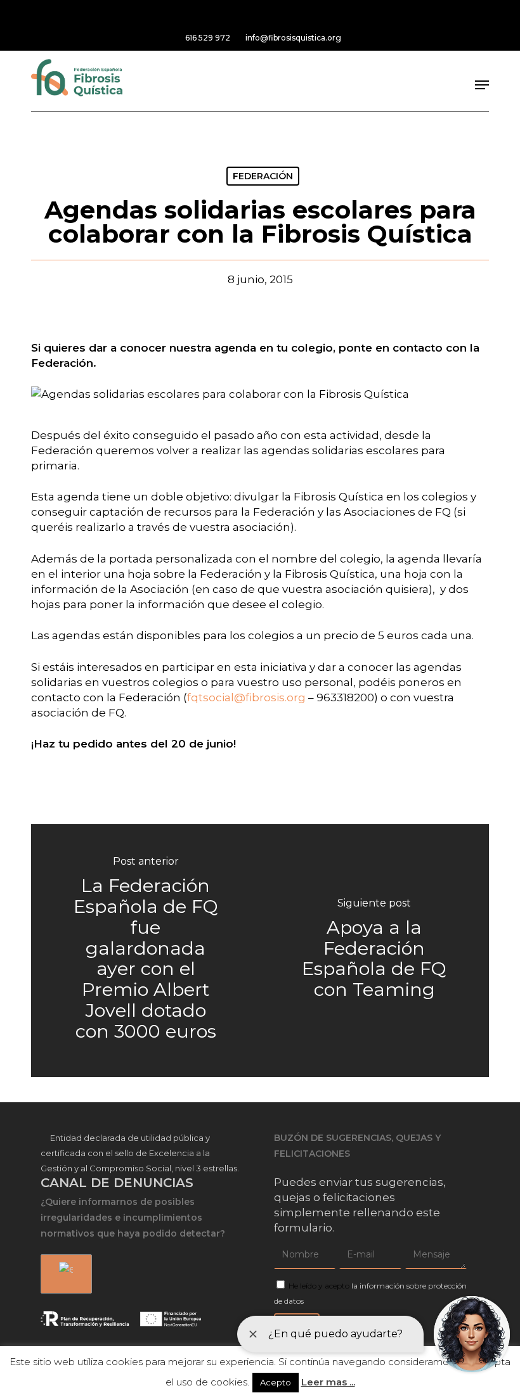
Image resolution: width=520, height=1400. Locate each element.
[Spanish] (64, 1274)
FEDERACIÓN (263, 176)
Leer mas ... (328, 1382)
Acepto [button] (275, 1382)
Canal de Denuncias (117, 1182)
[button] (482, 85)
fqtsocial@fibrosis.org (246, 697)
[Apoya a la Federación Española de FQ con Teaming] (374, 950)
